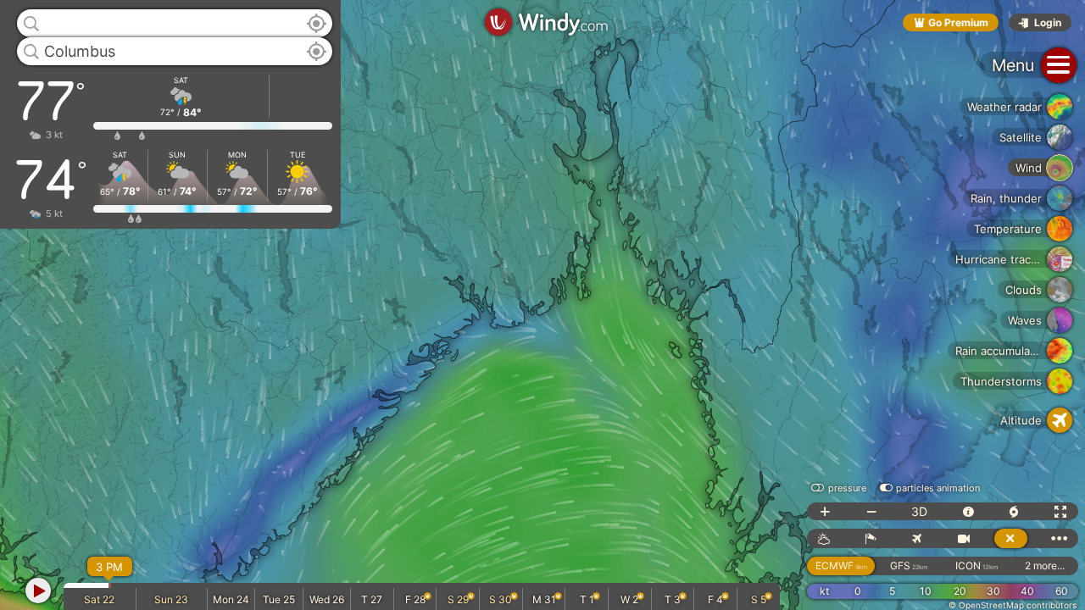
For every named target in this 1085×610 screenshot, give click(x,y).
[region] (542, 305)
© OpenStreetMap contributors (1013, 605)
